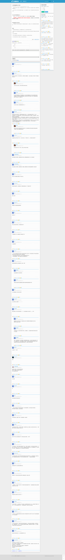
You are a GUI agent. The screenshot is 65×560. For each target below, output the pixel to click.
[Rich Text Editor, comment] (25, 53)
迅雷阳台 (15, 1)
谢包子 (42, 43)
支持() (14, 71)
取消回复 (18, 41)
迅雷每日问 (24, 1)
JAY (13, 41)
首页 (21, 1)
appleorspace (16, 453)
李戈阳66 (43, 32)
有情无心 (15, 347)
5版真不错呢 (43, 54)
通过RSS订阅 (53, 1)
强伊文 (25, 6)
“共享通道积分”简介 (16, 5)
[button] (13, 50)
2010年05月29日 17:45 (15, 6)
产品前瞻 (35, 39)
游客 (42, 16)
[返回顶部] (63, 558)
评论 (27, 6)
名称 (14, 44)
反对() (17, 71)
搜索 (51, 1)
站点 (14, 47)
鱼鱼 (42, 27)
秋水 (14, 63)
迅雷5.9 (38, 39)
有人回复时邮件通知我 (14, 60)
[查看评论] (63, 556)
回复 (19, 71)
